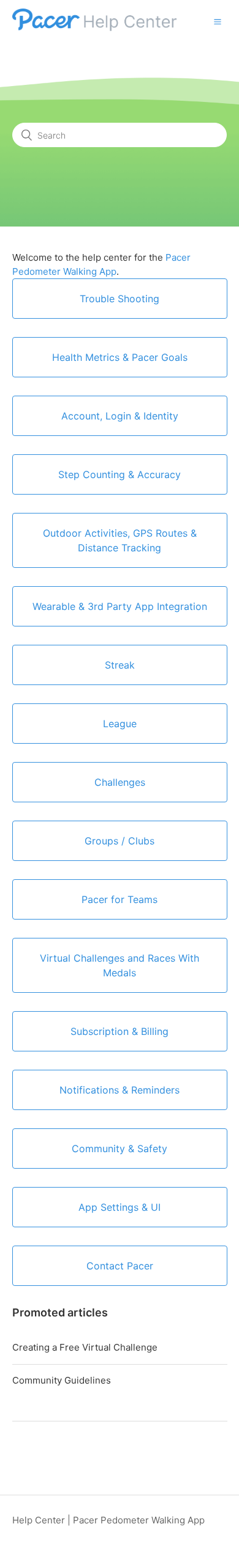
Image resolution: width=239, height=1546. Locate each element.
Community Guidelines (61, 1380)
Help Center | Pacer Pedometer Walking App (108, 1520)
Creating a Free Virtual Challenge (84, 1347)
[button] (217, 21)
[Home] (96, 28)
